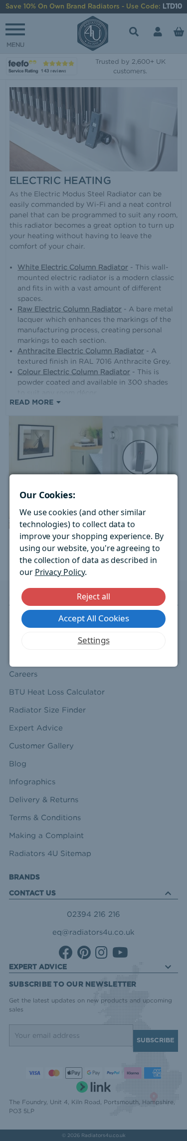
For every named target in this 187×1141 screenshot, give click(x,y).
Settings (94, 640)
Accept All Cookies (93, 618)
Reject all (93, 596)
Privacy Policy (60, 572)
